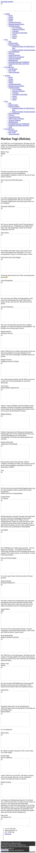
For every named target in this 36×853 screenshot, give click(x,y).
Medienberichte (13, 60)
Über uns (11, 53)
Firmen (10, 21)
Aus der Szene (12, 69)
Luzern (14, 34)
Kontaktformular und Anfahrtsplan (18, 62)
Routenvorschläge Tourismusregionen (23, 50)
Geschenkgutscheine (14, 22)
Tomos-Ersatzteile (13, 72)
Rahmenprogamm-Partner (16, 24)
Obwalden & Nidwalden (19, 33)
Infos (6, 39)
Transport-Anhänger (14, 58)
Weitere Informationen (16, 850)
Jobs (9, 41)
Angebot (7, 14)
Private (10, 15)
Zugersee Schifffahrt (18, 29)
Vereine (10, 17)
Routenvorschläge (13, 45)
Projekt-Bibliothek (14, 51)
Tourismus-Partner (14, 26)
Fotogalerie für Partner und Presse (18, 64)
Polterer (10, 19)
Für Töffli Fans (9, 67)
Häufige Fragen (13, 43)
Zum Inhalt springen (7, 1)
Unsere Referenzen (14, 55)
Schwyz (14, 36)
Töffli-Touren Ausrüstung (16, 57)
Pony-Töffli (12, 70)
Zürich (14, 38)
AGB (10, 65)
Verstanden (5, 850)
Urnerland (15, 31)
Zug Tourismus (17, 27)
